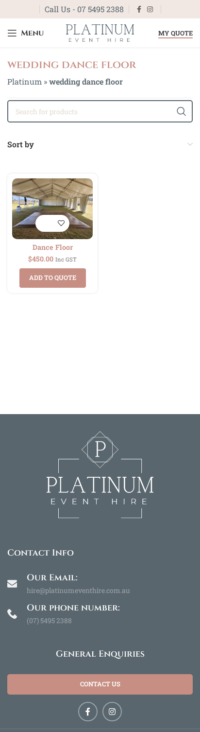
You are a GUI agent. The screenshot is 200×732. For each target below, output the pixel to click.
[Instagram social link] (150, 9)
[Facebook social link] (139, 9)
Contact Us (100, 684)
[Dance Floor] (52, 208)
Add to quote (52, 277)
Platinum (24, 81)
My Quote (175, 33)
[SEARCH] (181, 111)
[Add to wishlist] (60, 223)
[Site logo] (100, 32)
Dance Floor (53, 247)
